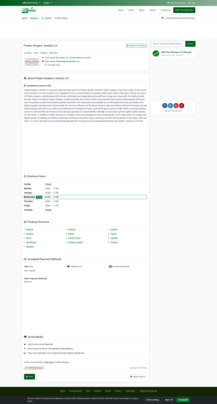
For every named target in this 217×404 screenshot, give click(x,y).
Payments (53, 53)
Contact (97, 391)
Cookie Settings (152, 400)
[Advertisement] (108, 29)
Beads (71, 233)
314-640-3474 (53, 65)
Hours (35, 53)
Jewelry (114, 229)
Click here (48, 362)
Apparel (29, 229)
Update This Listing (137, 46)
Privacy (118, 391)
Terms (108, 391)
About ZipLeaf (75, 391)
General (71, 229)
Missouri (34, 18)
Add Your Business (184, 10)
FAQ (88, 391)
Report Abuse (139, 376)
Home (120, 10)
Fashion (29, 233)
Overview (28, 53)
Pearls (113, 233)
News (141, 10)
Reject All (169, 400)
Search (152, 10)
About (131, 10)
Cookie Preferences (148, 391)
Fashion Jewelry (75, 242)
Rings (28, 238)
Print (30, 376)
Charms (114, 242)
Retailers (30, 246)
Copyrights (130, 391)
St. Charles (46, 18)
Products (43, 53)
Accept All (183, 400)
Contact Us (166, 10)
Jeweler (114, 238)
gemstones (31, 242)
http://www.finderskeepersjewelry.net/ (62, 61)
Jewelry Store (74, 238)
